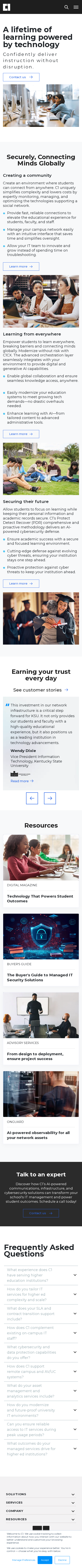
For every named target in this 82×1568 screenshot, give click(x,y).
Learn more (18, 266)
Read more (20, 781)
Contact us (17, 77)
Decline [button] (62, 1559)
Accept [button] (45, 1559)
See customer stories (37, 690)
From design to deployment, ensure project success (35, 1056)
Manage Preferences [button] (23, 1559)
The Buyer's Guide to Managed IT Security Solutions (40, 977)
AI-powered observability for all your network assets (38, 1135)
